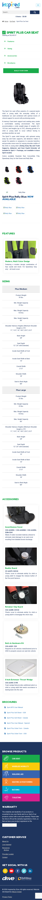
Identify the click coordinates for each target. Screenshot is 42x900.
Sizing (10, 49)
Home (6, 21)
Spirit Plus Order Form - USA (16, 734)
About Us (5, 841)
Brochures (11, 63)
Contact (4, 857)
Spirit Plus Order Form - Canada (18, 728)
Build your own (21, 71)
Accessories (12, 56)
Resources (6, 848)
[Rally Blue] (8, 208)
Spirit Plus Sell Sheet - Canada (17, 718)
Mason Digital (16, 892)
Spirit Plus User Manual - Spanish (18, 723)
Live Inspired (6, 845)
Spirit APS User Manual (15, 707)
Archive (6, 850)
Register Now (9, 825)
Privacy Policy (7, 897)
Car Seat (12, 21)
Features (11, 41)
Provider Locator (8, 854)
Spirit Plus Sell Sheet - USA (16, 713)
